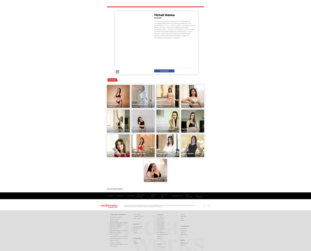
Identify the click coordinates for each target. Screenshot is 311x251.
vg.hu (135, 241)
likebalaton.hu (160, 224)
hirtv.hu (135, 230)
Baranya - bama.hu (115, 219)
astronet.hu (160, 217)
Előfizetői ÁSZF (164, 196)
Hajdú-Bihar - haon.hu (115, 232)
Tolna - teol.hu (113, 246)
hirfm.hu (183, 245)
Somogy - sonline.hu (115, 242)
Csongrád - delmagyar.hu (116, 224)
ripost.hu (183, 214)
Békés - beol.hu (114, 221)
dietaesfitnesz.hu (161, 232)
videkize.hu (160, 236)
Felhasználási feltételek (140, 196)
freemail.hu (183, 228)
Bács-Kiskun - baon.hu (116, 217)
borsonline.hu (160, 246)
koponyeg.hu (184, 230)
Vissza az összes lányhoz (115, 189)
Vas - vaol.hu (137, 214)
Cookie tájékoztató (189, 196)
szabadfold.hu (137, 228)
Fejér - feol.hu (113, 228)
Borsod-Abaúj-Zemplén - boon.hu (118, 223)
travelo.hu (159, 230)
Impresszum (110, 196)
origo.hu (136, 232)
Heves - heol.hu (114, 234)
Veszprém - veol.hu (139, 216)
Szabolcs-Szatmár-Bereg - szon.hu (119, 244)
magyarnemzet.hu (138, 226)
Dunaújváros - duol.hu (115, 226)
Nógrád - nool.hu (114, 240)
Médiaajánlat (120, 196)
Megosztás (164, 71)
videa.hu (183, 232)
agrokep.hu (136, 243)
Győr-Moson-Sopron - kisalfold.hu (118, 230)
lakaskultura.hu (161, 221)
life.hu (182, 218)
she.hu (182, 220)
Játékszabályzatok (176, 196)
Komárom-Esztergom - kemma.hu (119, 238)
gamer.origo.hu (161, 223)
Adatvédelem (130, 196)
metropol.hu (184, 216)
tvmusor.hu (160, 238)
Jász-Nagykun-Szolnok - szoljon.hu (119, 236)
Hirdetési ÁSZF (154, 196)
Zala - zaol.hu (137, 218)
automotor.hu (160, 219)
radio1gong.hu (184, 243)
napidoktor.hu (160, 226)
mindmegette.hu (161, 228)
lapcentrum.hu (184, 234)
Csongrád (112, 80)
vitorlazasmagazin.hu (162, 234)
